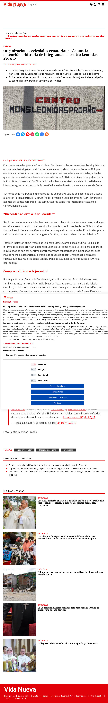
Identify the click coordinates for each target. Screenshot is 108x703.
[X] (23, 134)
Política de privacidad (78, 696)
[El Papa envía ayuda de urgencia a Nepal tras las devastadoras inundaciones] (19, 584)
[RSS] (47, 134)
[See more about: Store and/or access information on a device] (18, 357)
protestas (68, 450)
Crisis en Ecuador (24, 450)
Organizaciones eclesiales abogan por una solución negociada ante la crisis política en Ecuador (53, 468)
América (23, 33)
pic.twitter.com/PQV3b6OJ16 (78, 417)
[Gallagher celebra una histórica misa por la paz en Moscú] (19, 655)
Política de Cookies (96, 696)
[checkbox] (33, 364)
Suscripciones (10, 696)
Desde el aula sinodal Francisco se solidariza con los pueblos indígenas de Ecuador (47, 465)
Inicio (7, 33)
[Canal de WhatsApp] (37, 134)
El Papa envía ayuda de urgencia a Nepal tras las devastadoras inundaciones (70, 573)
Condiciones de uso (40, 696)
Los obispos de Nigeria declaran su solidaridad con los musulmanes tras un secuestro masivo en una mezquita (67, 537)
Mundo (15, 33)
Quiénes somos (24, 696)
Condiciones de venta (59, 696)
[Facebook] (18, 134)
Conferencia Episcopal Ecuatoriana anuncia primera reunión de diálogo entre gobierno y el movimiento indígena (56, 473)
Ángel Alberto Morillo (26, 64)
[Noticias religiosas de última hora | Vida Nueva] (14, 4)
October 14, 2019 (66, 423)
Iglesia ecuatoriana (47, 450)
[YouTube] (28, 134)
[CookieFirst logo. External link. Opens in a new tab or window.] (8, 297)
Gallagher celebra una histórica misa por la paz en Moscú (68, 643)
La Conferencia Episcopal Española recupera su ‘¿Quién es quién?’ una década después (68, 609)
